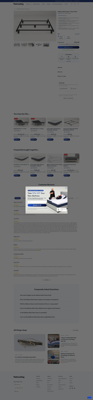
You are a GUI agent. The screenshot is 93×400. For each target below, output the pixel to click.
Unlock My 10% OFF (37, 205)
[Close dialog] (66, 188)
